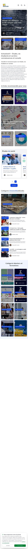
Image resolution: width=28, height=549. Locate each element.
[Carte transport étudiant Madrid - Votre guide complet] (14, 118)
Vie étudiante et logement (21, 39)
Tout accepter (20, 545)
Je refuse (8, 545)
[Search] (21, 5)
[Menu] (18, 5)
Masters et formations (20, 94)
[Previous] (12, 181)
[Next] (15, 181)
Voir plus (14, 185)
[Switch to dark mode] (24, 5)
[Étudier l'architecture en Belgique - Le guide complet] (14, 204)
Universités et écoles (7, 204)
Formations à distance (7, 18)
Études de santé (6, 136)
